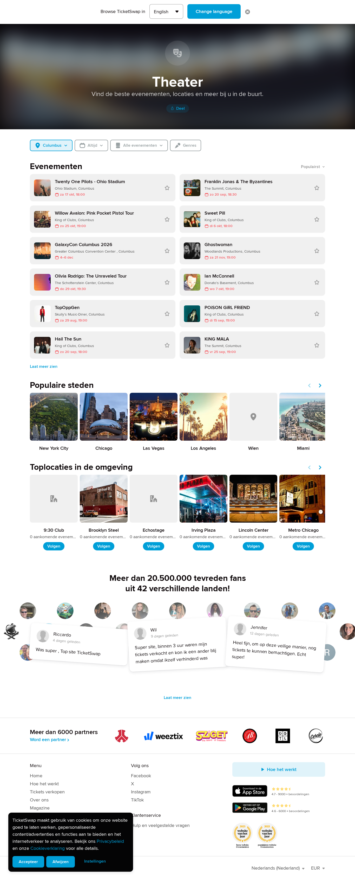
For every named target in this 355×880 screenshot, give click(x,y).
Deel (180, 108)
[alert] (70, 842)
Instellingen (95, 861)
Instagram (141, 792)
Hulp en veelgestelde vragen (160, 825)
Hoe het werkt (44, 784)
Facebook (141, 776)
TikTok (137, 800)
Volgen (53, 546)
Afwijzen (60, 861)
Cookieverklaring (47, 848)
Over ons (39, 800)
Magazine (40, 808)
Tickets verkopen (47, 792)
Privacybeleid (110, 841)
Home (36, 776)
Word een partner (48, 739)
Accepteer (28, 861)
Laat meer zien (43, 366)
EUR (315, 868)
